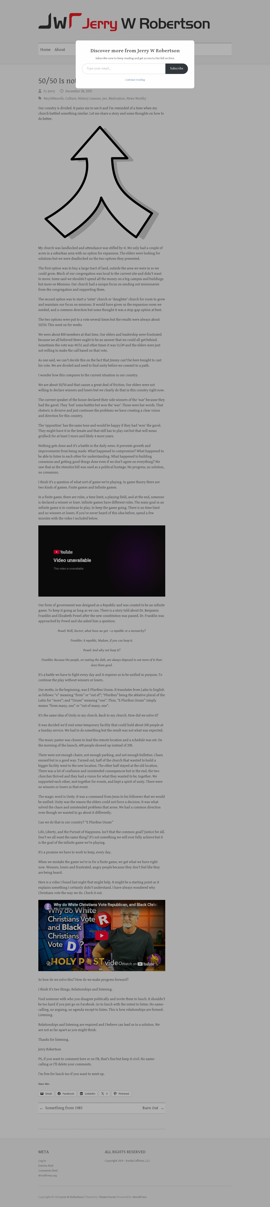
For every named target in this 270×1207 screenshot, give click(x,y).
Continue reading (135, 79)
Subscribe (176, 68)
